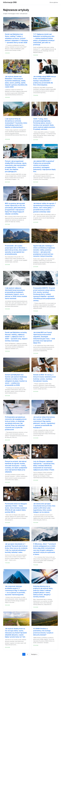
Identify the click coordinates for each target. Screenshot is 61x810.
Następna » (34, 654)
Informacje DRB (10, 2)
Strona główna (54, 2)
